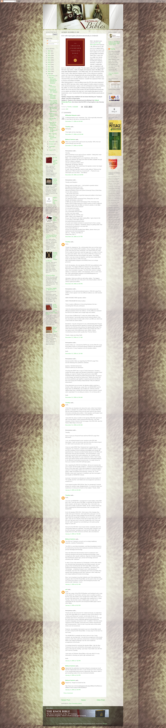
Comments (51, 43)
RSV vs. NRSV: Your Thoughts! (55, 330)
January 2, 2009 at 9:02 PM (72, 605)
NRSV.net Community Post (52, 138)
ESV (67, 109)
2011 (49, 66)
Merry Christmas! (52, 86)
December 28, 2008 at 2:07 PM (73, 236)
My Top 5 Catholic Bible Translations (55, 161)
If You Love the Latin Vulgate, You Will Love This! (53, 103)
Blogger (105, 723)
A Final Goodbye (50, 275)
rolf (66, 589)
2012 (49, 64)
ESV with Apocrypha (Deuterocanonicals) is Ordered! (53, 80)
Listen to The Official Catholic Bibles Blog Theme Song (114, 43)
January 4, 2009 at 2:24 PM (72, 675)
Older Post (101, 700)
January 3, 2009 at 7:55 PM (72, 660)
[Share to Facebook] (90, 107)
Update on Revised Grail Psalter (53, 115)
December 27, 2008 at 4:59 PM (73, 145)
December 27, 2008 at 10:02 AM (74, 134)
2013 (49, 62)
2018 (49, 51)
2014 (49, 60)
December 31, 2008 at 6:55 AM (73, 425)
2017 (49, 53)
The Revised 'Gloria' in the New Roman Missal (51, 236)
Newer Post (65, 700)
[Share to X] (88, 107)
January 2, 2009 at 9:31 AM (72, 584)
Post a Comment (68, 693)
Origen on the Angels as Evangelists (52, 124)
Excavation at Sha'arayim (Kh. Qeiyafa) (53, 90)
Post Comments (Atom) (75, 703)
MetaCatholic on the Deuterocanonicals (53, 129)
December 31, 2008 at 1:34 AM (73, 353)
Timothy (67, 126)
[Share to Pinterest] (91, 107)
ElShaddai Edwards (71, 115)
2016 (49, 55)
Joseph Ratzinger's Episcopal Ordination (52, 96)
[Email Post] (81, 106)
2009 (49, 71)
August (51, 150)
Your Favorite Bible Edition (55, 218)
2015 (49, 57)
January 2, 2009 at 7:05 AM (72, 534)
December (52, 75)
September (52, 146)
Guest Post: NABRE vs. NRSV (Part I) (51, 289)
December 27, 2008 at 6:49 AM (73, 121)
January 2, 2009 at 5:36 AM (72, 490)
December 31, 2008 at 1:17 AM (73, 337)
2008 (49, 73)
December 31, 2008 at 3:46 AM (73, 397)
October (51, 144)
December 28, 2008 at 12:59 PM (74, 174)
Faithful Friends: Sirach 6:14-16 (55, 181)
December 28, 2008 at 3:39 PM (73, 283)
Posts (49, 41)
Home (83, 700)
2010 (49, 69)
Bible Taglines (52, 133)
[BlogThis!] (86, 107)
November (52, 141)
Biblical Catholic (70, 139)
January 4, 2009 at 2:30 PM (72, 689)
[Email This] (85, 107)
